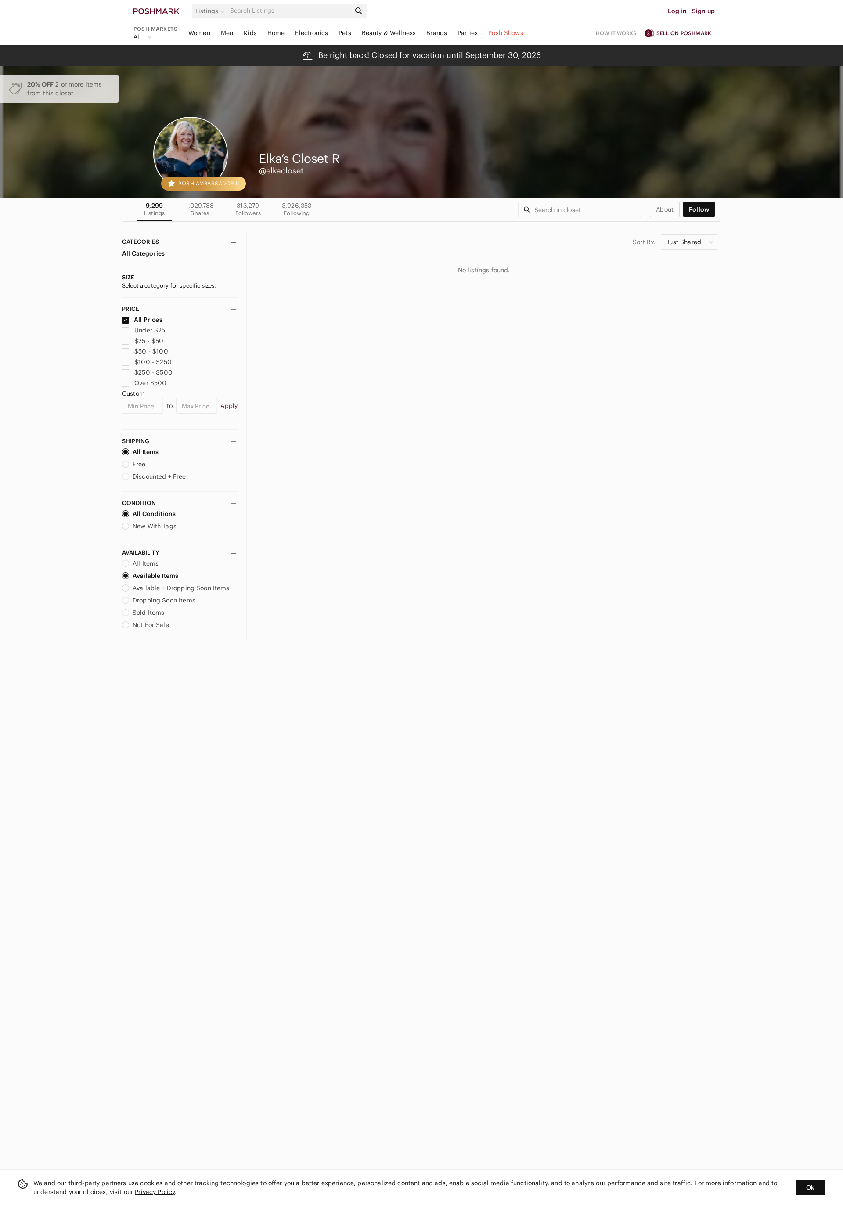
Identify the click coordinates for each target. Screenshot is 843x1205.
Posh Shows (505, 33)
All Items (146, 452)
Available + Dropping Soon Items (181, 588)
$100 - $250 (153, 362)
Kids (250, 33)
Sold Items (149, 613)
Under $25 (149, 330)
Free (139, 464)
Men (227, 33)
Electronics (311, 33)
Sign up (703, 11)
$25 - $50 (148, 341)
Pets (345, 33)
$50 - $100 (151, 351)
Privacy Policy (155, 1192)
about (665, 209)
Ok (810, 1187)
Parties (468, 33)
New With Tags (155, 526)
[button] (211, 11)
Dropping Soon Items (164, 600)
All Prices (148, 320)
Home (276, 33)
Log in (677, 11)
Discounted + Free (159, 476)
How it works (616, 33)
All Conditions (154, 514)
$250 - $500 (153, 372)
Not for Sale (151, 625)
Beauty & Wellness (389, 33)
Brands (436, 33)
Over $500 (150, 383)
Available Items (155, 576)
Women (199, 33)
